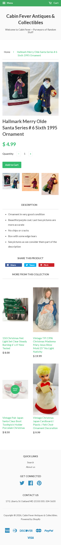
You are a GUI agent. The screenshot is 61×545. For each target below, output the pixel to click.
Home (7, 51)
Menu (9, 2)
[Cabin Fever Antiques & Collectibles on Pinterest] (39, 484)
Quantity (8, 153)
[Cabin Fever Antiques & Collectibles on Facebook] (30, 484)
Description (29, 204)
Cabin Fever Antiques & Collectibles (30, 19)
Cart (56, 2)
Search (30, 462)
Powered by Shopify (30, 519)
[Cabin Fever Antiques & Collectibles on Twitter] (22, 484)
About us (30, 467)
